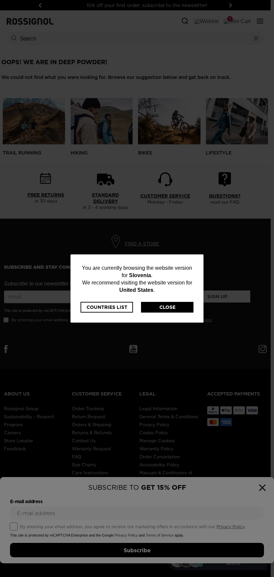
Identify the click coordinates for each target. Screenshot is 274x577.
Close (167, 307)
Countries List (107, 307)
